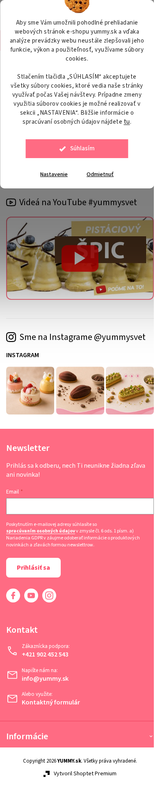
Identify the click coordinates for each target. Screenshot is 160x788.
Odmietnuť (100, 174)
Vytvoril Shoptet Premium (85, 774)
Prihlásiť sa (33, 567)
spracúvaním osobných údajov (40, 531)
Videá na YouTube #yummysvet (78, 202)
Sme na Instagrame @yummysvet (82, 337)
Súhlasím (82, 148)
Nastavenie (54, 174)
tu (127, 122)
